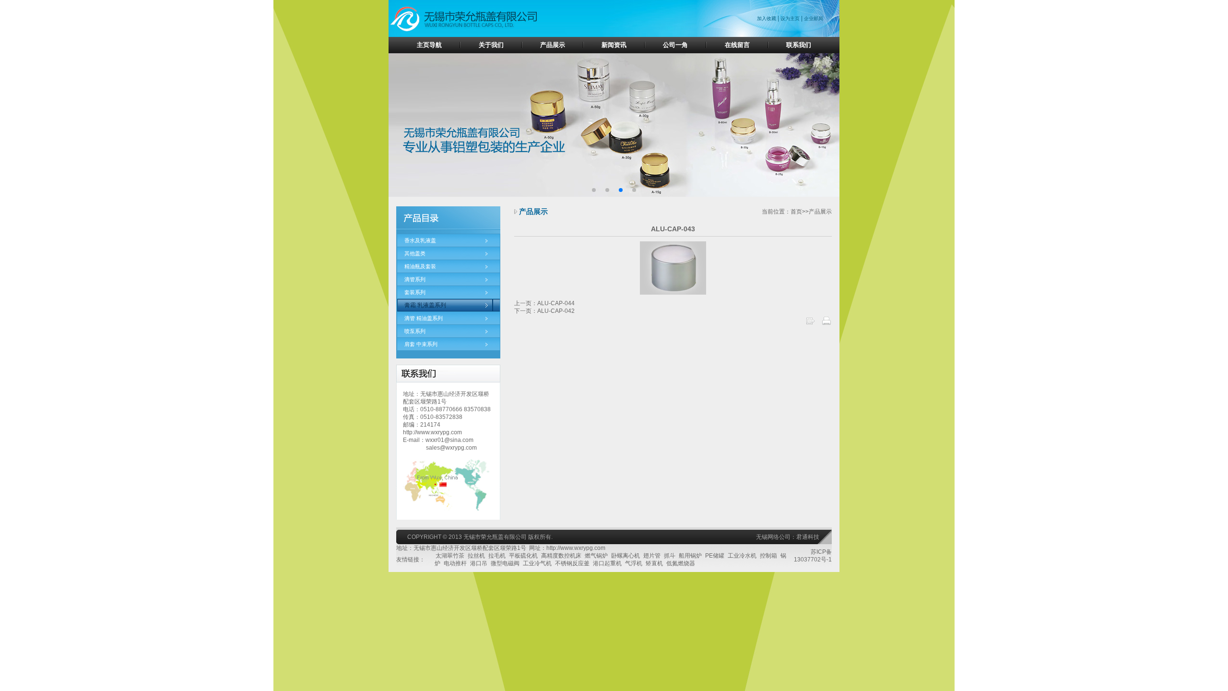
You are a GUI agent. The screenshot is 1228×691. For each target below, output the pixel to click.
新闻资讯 (614, 44)
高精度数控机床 (561, 555)
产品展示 (552, 44)
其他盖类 (414, 253)
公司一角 (675, 44)
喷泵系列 (414, 331)
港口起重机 (607, 563)
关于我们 (491, 44)
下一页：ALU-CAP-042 (544, 311)
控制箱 (768, 555)
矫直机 (654, 563)
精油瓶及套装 (420, 266)
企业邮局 (813, 18)
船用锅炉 (690, 555)
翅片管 (652, 555)
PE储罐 (714, 555)
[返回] (810, 324)
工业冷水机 (742, 555)
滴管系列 (414, 279)
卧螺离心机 (625, 555)
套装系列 (414, 292)
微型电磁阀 (505, 563)
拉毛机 (497, 555)
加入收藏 (767, 18)
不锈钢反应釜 (572, 563)
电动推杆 (455, 563)
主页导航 (429, 44)
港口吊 (478, 563)
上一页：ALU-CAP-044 (544, 303)
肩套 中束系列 (420, 344)
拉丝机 (476, 555)
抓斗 (669, 555)
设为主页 (790, 18)
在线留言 (737, 44)
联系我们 (798, 44)
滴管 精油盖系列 (423, 318)
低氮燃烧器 (680, 563)
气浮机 (633, 563)
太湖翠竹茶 (450, 555)
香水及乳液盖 (420, 240)
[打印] (826, 324)
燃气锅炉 (596, 555)
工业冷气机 (537, 563)
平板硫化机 (523, 555)
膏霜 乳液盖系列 (425, 305)
